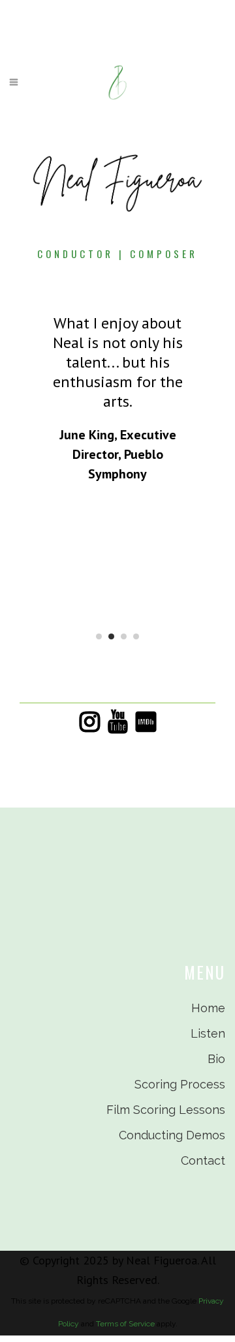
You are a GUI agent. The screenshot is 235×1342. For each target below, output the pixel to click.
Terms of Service (125, 1323)
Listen (208, 1033)
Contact (203, 1160)
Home (208, 1008)
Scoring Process (179, 1084)
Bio (216, 1059)
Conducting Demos (172, 1135)
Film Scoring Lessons (165, 1109)
